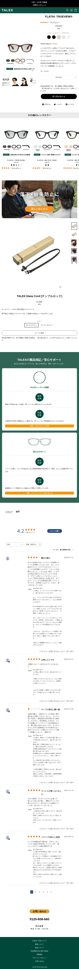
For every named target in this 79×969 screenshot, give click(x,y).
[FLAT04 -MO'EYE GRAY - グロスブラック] (48, 165)
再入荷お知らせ (58, 96)
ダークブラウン (31, 325)
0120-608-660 (39, 919)
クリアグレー (64, 37)
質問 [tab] (18, 511)
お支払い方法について (39, 941)
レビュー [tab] (9, 511)
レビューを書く (55, 531)
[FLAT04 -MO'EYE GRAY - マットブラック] (46, 165)
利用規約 (39, 954)
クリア (69, 37)
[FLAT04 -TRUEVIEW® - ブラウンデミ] (16, 165)
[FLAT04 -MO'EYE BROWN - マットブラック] (76, 165)
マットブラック (49, 37)
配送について (39, 944)
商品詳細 (59, 77)
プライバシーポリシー (39, 958)
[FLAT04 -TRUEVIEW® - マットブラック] (11, 165)
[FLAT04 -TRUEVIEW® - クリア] (21, 165)
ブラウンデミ (59, 37)
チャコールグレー (47, 325)
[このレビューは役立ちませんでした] (71, 651)
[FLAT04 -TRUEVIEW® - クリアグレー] (18, 165)
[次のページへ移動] (51, 892)
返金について (39, 947)
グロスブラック (54, 37)
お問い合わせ (39, 961)
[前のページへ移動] (28, 892)
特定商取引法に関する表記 (39, 951)
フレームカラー (58, 33)
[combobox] (14, 544)
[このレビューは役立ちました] (67, 651)
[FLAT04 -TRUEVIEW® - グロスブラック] (14, 165)
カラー (39, 321)
